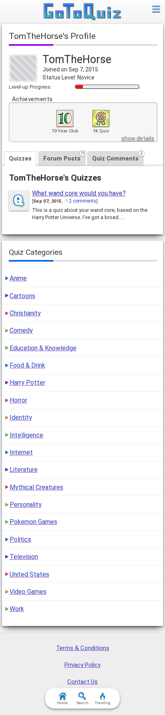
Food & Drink (27, 365)
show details (137, 138)
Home (62, 703)
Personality (26, 504)
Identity (21, 417)
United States (29, 574)
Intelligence (26, 435)
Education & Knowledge (43, 348)
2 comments (83, 201)
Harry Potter (27, 382)
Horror (18, 400)
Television (24, 557)
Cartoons (22, 296)
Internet (21, 452)
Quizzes (20, 158)
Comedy (21, 330)
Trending (103, 703)
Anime (18, 278)
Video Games (28, 591)
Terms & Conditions (82, 648)
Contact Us (82, 681)
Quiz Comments (117, 156)
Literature (24, 469)
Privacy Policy (82, 664)
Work (17, 609)
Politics (20, 539)
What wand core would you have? (79, 193)
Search (82, 703)
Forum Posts (64, 156)
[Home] (83, 12)
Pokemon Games (33, 522)
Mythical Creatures (36, 487)
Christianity (25, 313)
